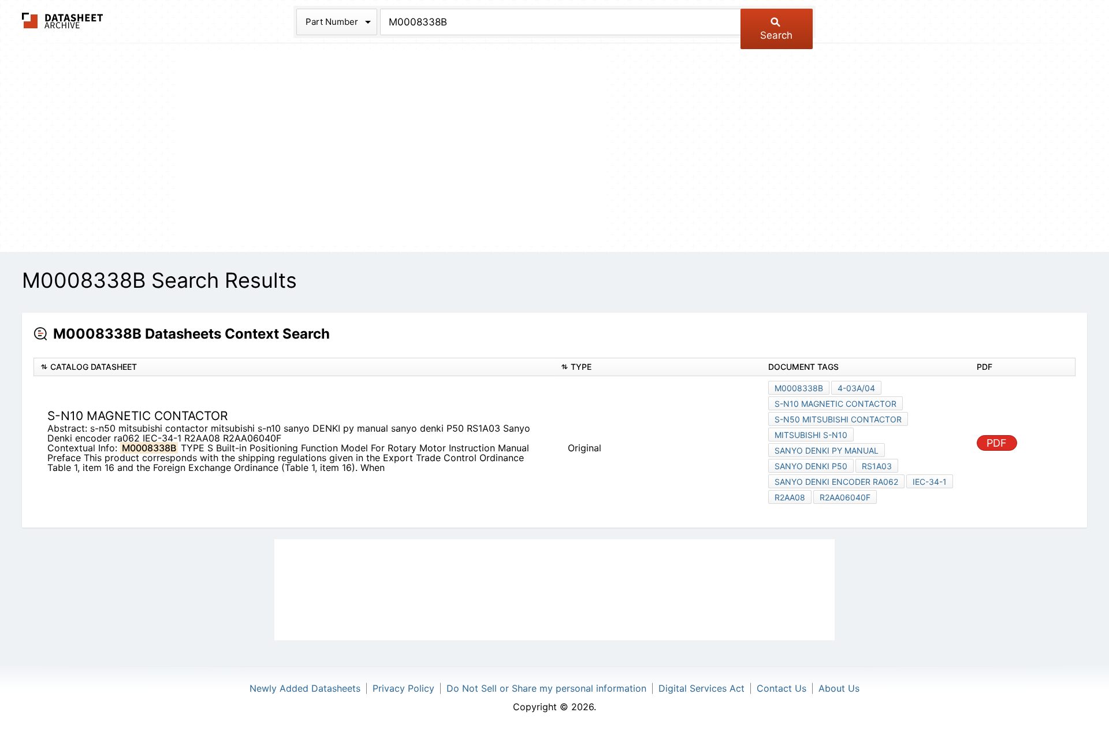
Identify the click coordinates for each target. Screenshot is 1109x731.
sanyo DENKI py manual (827, 450)
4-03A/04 (856, 388)
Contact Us (781, 688)
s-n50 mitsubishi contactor (838, 419)
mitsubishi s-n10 (811, 435)
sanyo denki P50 (811, 466)
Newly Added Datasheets (305, 688)
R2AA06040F (845, 497)
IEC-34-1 (930, 482)
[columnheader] (294, 367)
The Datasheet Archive (62, 20)
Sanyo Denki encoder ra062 (836, 482)
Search (776, 35)
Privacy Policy (403, 688)
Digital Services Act (701, 688)
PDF (997, 443)
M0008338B (799, 388)
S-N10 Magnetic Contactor (835, 404)
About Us (838, 688)
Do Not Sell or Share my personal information (546, 688)
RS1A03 (877, 466)
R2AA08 (790, 497)
